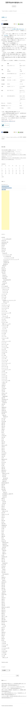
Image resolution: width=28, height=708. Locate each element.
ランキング (4, 379)
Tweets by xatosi (5, 662)
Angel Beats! (4, 242)
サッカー (3, 342)
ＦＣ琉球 (3, 652)
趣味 (2, 613)
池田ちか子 (4, 511)
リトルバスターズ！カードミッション (10, 259)
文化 (2, 500)
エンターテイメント (5, 312)
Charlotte (4, 253)
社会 (2, 572)
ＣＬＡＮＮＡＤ (4, 648)
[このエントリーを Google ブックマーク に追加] (2, 24)
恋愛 (2, 467)
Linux (3, 267)
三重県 (3, 385)
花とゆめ (6, 35)
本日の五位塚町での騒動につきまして (9, 149)
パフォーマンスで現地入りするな (8, 151)
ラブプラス (4, 375)
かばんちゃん (4, 289)
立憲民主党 (4, 545)
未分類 (3, 526)
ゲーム (3, 333)
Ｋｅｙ (3, 654)
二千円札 (3, 388)
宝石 (2, 448)
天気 (2, 434)
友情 (2, 413)
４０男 (3, 646)
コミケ (3, 334)
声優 (2, 429)
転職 (2, 615)
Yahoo (3, 281)
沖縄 (2, 548)
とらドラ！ (4, 294)
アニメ (3, 298)
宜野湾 (3, 550)
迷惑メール (4, 616)
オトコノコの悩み (5, 317)
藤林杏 (3, 265)
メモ (2, 371)
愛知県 (3, 471)
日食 (2, 515)
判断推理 (3, 407)
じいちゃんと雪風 (5, 696)
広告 (2, 456)
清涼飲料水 (4, 556)
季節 (2, 441)
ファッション (4, 360)
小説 (2, 451)
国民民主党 (4, 542)
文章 (2, 504)
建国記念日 (4, 459)
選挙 (2, 619)
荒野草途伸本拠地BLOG (14, 2)
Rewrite (3, 268)
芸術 (2, 600)
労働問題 (4, 396)
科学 (2, 578)
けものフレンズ (4, 287)
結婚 (2, 588)
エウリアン (4, 311)
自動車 (3, 592)
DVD (2, 245)
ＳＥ (2, 655)
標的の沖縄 (4, 686)
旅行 (2, 512)
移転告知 (3, 581)
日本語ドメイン (4, 514)
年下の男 (3, 452)
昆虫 (2, 517)
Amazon (3, 240)
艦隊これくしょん (5, 323)
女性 (2, 437)
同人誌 (3, 421)
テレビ (3, 349)
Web (2, 272)
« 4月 (3, 176)
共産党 (3, 401)
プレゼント (4, 364)
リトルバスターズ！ (6, 254)
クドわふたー (4, 325)
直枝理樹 (5, 264)
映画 (2, 520)
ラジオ (3, 374)
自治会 (4, 492)
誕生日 (3, 610)
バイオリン (4, 356)
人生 (2, 391)
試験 (2, 608)
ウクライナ (4, 327)
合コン (3, 418)
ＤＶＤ (3, 649)
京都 (2, 390)
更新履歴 (3, 525)
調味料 (3, 611)
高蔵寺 (3, 481)
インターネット (4, 306)
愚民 (3, 490)
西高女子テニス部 (5, 607)
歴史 (3, 503)
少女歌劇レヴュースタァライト (8, 300)
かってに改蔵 (4, 286)
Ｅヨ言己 (3, 651)
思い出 (3, 462)
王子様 (3, 566)
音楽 (2, 633)
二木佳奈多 (5, 262)
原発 (3, 569)
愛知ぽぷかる (4, 473)
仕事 (2, 394)
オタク (3, 314)
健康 (2, 397)
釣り (2, 622)
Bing (3, 273)
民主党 (3, 541)
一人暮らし (4, 382)
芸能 (2, 599)
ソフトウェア (4, 347)
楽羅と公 (4, 17)
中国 (2, 386)
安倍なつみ (4, 445)
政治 (2, 489)
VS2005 (3, 270)
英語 (2, 602)
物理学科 (5, 416)
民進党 (3, 544)
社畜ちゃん (4, 657)
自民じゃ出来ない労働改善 (7, 689)
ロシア (3, 328)
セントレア (4, 345)
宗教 (2, 446)
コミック (8, 137)
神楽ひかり (5, 301)
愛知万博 (3, 470)
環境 (2, 567)
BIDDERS (3, 243)
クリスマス (4, 330)
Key (2, 251)
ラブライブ (4, 377)
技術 (2, 487)
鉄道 (2, 624)
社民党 (3, 497)
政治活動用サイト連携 (6, 493)
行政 (2, 605)
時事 (2, 523)
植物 (2, 536)
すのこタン (4, 316)
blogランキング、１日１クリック (8, 121)
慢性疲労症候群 (4, 482)
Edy (2, 246)
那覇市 (3, 553)
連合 (3, 547)
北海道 (3, 410)
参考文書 (3, 412)
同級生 (3, 415)
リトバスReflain (6, 256)
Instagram (4, 276)
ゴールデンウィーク (5, 341)
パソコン (3, 358)
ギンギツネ (4, 290)
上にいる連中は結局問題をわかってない (9, 692)
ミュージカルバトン (5, 369)
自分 (2, 589)
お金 (2, 284)
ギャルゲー (4, 322)
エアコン (3, 309)
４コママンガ (4, 644)
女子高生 (3, 435)
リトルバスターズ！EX (8, 257)
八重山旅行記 (4, 399)
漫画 (2, 558)
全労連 (3, 402)
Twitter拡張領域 (6, 279)
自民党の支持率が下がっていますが (8, 153)
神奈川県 (4, 479)
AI (2, 339)
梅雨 (2, 534)
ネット (3, 355)
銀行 (2, 627)
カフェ (3, 319)
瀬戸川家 (5, 478)
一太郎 (3, 383)
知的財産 (4, 563)
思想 (2, 463)
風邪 (2, 635)
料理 (2, 506)
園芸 (2, 424)
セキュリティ (4, 344)
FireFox (3, 248)
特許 (2, 561)
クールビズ (4, 331)
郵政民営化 (4, 621)
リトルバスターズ (5, 380)
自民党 (3, 594)
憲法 (2, 484)
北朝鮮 (3, 408)
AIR (2, 237)
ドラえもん (4, 350)
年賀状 (3, 454)
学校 (2, 443)
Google (3, 275)
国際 (2, 423)
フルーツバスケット (14, 137)
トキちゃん (4, 292)
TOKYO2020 (4, 574)
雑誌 (2, 629)
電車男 (3, 632)
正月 (2, 539)
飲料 (2, 638)
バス (3, 626)
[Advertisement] (5, 210)
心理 (2, 460)
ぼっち (3, 295)
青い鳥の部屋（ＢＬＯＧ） (7, 187)
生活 (2, 570)
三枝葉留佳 (5, 261)
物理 (3, 580)
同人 (2, 419)
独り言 (3, 564)
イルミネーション (5, 305)
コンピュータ (4, 338)
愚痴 (2, 468)
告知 (3, 591)
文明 (3, 501)
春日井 (3, 474)
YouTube (4, 283)
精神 (2, 585)
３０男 (3, 643)
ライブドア (4, 372)
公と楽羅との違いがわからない (18, 29)
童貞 (2, 583)
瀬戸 (3, 476)
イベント (3, 303)
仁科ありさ (4, 393)
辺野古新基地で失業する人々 (7, 683)
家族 (2, 449)
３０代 (3, 641)
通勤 (2, 618)
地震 (2, 427)
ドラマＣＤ (4, 352)
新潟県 (3, 509)
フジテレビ (4, 361)
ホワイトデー (4, 366)
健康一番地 (4, 189)
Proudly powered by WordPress (7, 705)
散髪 (2, 498)
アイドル (3, 297)
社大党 (3, 495)
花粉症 (3, 597)
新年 (2, 508)
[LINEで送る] (20, 24)
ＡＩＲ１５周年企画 (6, 238)
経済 (2, 586)
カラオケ (3, 320)
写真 (2, 404)
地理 (2, 426)
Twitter (3, 278)
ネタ (2, 353)
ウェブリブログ (4, 308)
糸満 (3, 552)
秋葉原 (3, 577)
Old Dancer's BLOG (5, 186)
